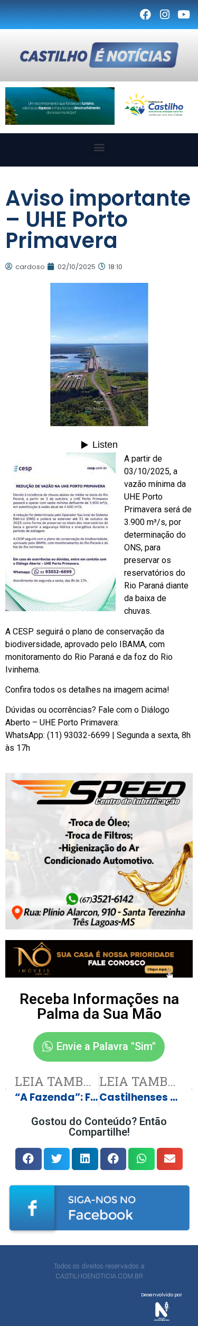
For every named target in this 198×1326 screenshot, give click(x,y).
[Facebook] (145, 15)
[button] (99, 147)
